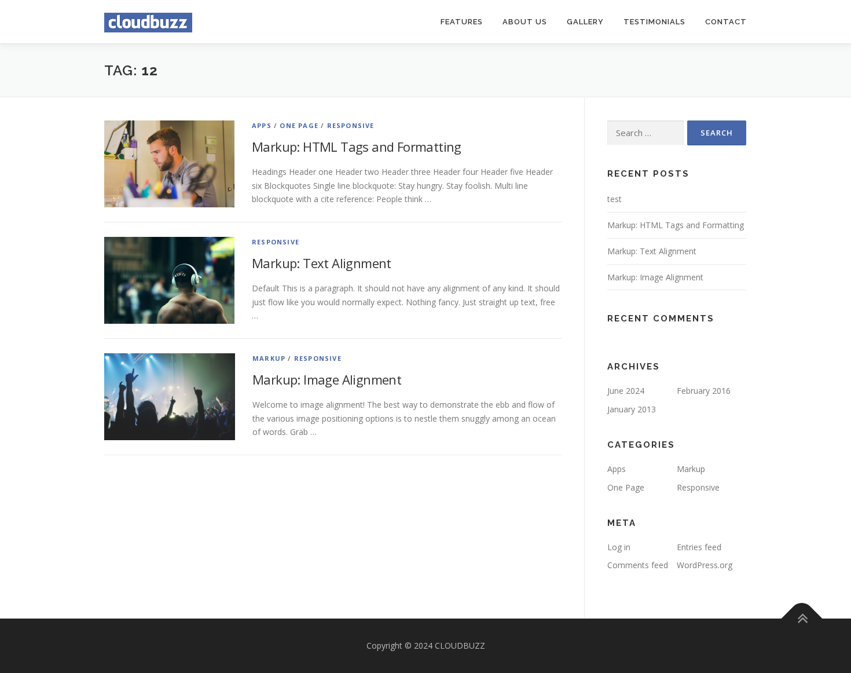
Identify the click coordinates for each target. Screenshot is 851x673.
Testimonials (654, 21)
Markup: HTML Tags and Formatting (356, 146)
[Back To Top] (802, 618)
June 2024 (625, 390)
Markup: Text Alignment (321, 263)
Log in (618, 547)
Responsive (351, 125)
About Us (524, 21)
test (614, 198)
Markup (268, 358)
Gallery (585, 21)
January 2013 (631, 409)
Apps (262, 125)
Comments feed (637, 564)
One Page (299, 125)
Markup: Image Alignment (326, 379)
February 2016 (704, 390)
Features (462, 21)
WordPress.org (704, 564)
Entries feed (699, 547)
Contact (726, 21)
